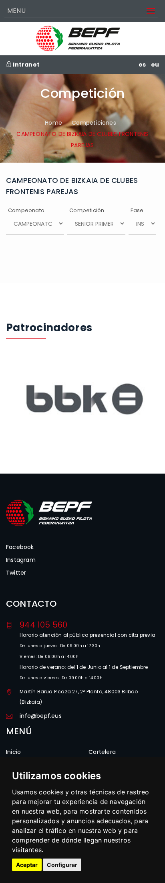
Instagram (21, 560)
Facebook (20, 547)
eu (155, 65)
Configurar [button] (62, 864)
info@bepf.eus (41, 716)
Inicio (13, 752)
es (142, 65)
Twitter (16, 573)
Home (53, 123)
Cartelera (102, 752)
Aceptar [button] (27, 864)
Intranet (26, 65)
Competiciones (94, 123)
